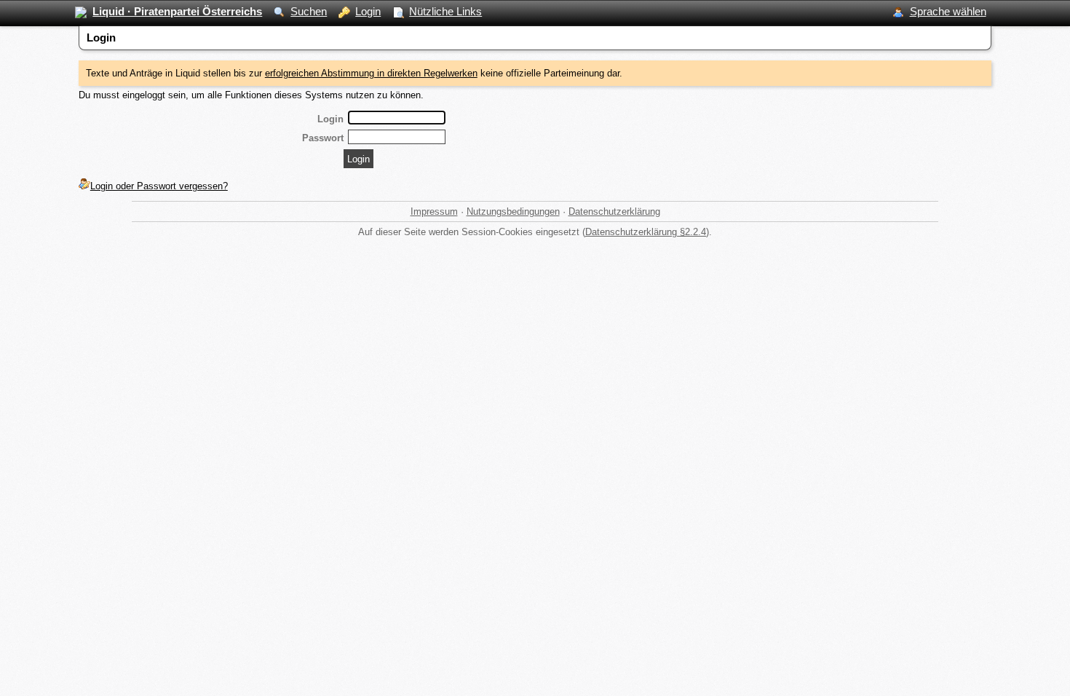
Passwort (323, 138)
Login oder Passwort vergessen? (159, 186)
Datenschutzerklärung (614, 211)
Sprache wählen (948, 11)
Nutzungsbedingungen (513, 211)
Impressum (434, 211)
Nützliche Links (445, 11)
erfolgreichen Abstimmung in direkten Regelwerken (371, 73)
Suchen (308, 11)
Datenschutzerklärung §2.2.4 (645, 231)
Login (368, 11)
